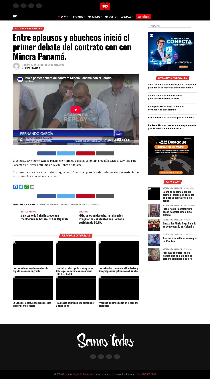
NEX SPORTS (110, 16)
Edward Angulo (32, 68)
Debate (65, 205)
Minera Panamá (80, 205)
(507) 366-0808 (148, 374)
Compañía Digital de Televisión (77, 374)
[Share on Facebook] (46, 153)
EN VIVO (63, 16)
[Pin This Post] (85, 153)
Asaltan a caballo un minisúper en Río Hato (171, 117)
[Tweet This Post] (66, 153)
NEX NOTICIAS (94, 16)
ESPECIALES (126, 16)
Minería (95, 205)
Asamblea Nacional (48, 205)
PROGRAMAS (77, 16)
